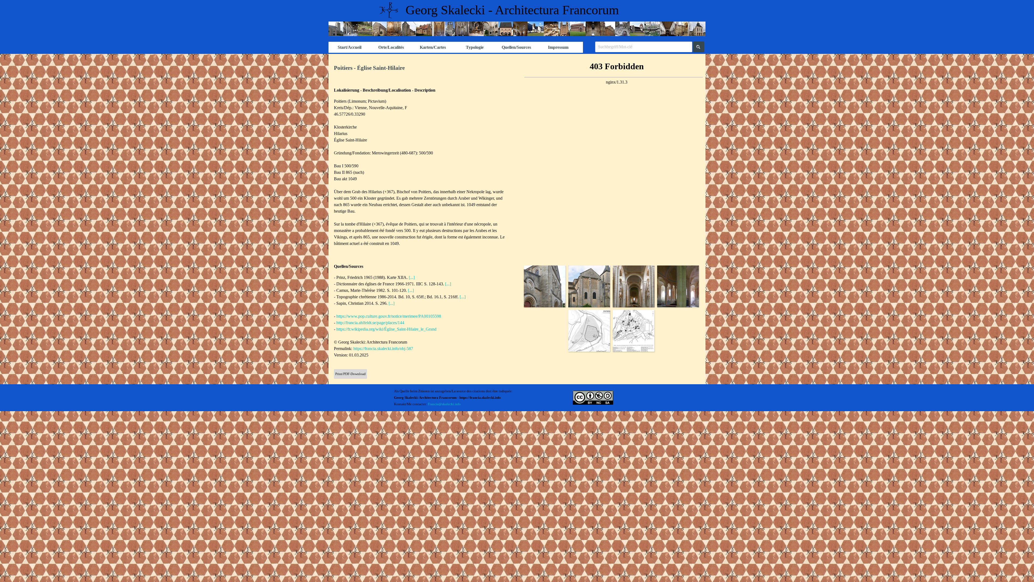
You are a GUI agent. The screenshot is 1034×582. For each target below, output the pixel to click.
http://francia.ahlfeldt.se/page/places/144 (370, 322)
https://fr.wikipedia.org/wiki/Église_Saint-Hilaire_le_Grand (386, 329)
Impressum (558, 47)
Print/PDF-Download (350, 374)
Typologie (475, 47)
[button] (544, 286)
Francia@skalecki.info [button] (444, 404)
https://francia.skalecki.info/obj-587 (383, 348)
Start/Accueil (349, 47)
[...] (412, 277)
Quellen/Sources (516, 47)
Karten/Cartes (433, 47)
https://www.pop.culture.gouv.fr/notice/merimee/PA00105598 (388, 316)
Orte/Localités (391, 47)
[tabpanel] (423, 68)
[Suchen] (698, 46)
